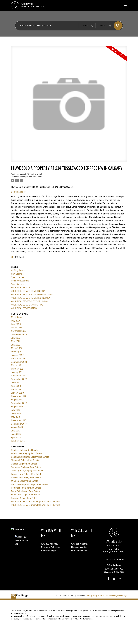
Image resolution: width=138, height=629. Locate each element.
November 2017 (18, 420)
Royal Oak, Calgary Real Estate (25, 491)
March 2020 (16, 389)
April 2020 (16, 386)
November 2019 (18, 396)
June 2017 (16, 434)
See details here (19, 192)
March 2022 (16, 348)
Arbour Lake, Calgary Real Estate (26, 453)
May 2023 (15, 341)
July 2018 (15, 410)
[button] (108, 578)
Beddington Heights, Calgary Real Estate (30, 457)
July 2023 (15, 338)
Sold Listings (17, 284)
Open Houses (17, 277)
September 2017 (19, 424)
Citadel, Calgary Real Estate (24, 463)
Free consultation (79, 550)
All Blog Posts (18, 270)
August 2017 (17, 427)
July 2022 (15, 345)
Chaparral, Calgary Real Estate (25, 460)
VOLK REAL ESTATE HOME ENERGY (28, 291)
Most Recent (17, 317)
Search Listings (48, 550)
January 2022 (17, 355)
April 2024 (16, 324)
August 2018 (17, 406)
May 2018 (15, 417)
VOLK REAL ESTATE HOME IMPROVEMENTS (32, 294)
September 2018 (19, 403)
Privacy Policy (92, 596)
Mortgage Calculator (50, 547)
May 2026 (15, 320)
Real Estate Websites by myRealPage (112, 596)
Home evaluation (79, 547)
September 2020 (19, 379)
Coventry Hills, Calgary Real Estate (27, 470)
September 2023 (19, 334)
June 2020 (16, 382)
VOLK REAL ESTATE (20, 287)
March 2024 (16, 327)
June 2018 (16, 413)
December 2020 (18, 375)
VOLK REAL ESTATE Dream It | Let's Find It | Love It (35, 501)
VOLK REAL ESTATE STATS (24, 308)
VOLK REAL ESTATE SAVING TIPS (27, 304)
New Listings (17, 274)
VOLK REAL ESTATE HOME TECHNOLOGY (30, 298)
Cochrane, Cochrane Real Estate (26, 467)
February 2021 (18, 369)
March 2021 (16, 365)
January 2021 (17, 372)
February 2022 (18, 351)
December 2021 (18, 358)
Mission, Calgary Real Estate (24, 481)
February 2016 (18, 441)
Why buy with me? (49, 544)
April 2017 (16, 437)
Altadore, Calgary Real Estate (24, 450)
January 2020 (17, 393)
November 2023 (18, 331)
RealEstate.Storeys (20, 280)
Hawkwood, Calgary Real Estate (26, 477)
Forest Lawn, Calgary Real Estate (26, 474)
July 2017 (15, 430)
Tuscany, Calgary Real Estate (30, 177)
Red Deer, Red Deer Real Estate (26, 488)
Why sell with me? (79, 544)
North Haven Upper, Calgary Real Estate (29, 484)
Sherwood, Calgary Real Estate (25, 494)
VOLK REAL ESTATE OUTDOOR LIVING (29, 301)
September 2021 (19, 362)
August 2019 (17, 399)
